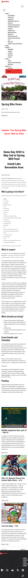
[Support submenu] (10, 47)
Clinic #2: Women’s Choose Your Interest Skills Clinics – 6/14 (13, 479)
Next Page (24, 549)
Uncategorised (4, 115)
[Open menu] (22, 6)
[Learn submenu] (9, 58)
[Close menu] (4, 10)
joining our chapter (5, 375)
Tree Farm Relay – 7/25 (9, 526)
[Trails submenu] (9, 13)
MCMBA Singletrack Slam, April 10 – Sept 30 (14, 431)
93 (5, 549)
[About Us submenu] (11, 66)
